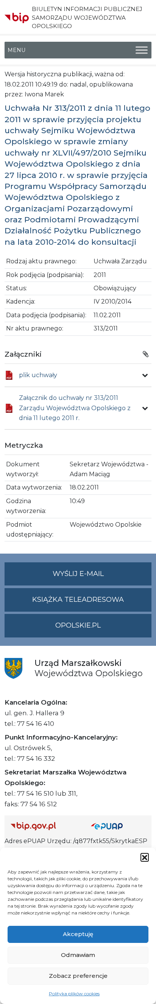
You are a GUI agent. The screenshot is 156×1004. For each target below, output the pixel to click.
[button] (144, 857)
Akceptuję (78, 934)
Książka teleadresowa (78, 599)
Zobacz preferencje (78, 975)
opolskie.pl (78, 625)
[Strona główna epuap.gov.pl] (118, 825)
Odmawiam (78, 954)
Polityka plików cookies (74, 993)
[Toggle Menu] (142, 50)
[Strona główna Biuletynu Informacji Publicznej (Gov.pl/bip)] (45, 825)
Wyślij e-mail (102, 577)
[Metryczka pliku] (145, 375)
